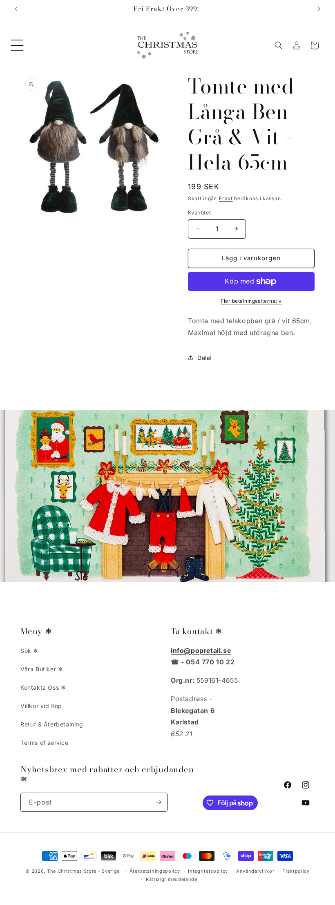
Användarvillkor (255, 871)
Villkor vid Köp (41, 705)
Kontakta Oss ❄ (43, 687)
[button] (17, 45)
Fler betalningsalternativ (251, 301)
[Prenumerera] (158, 802)
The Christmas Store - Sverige (83, 871)
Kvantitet (199, 212)
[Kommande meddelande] (319, 9)
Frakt (226, 198)
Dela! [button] (204, 357)
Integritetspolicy (208, 871)
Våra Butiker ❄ (41, 669)
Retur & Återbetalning (51, 724)
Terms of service (44, 742)
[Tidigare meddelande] (16, 9)
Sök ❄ (29, 650)
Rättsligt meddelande (171, 879)
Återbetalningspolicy (155, 871)
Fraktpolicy (296, 871)
